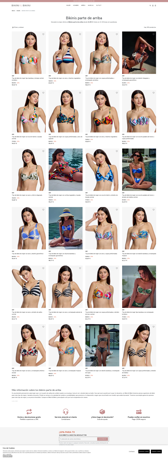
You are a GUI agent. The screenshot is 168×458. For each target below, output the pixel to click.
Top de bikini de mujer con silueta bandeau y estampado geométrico (62, 255)
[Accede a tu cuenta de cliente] (153, 5)
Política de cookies (7, 456)
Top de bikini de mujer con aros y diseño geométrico (27, 254)
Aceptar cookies (156, 451)
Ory (13, 76)
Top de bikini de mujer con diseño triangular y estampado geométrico (135, 79)
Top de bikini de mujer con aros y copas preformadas (101, 254)
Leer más (15, 401)
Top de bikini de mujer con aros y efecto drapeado (27, 195)
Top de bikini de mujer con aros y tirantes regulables (64, 78)
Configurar (132, 451)
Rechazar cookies (144, 451)
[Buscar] (150, 5)
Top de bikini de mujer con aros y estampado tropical (65, 371)
